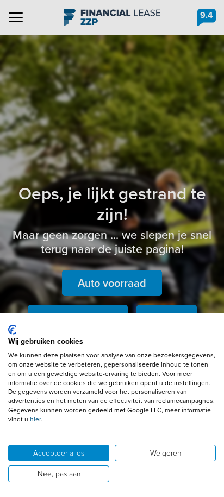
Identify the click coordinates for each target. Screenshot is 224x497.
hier (35, 419)
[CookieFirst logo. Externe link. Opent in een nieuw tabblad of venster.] (12, 330)
